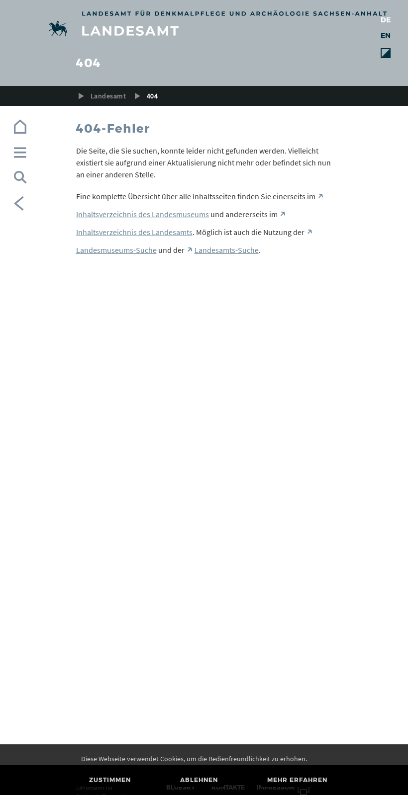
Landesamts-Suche (227, 250)
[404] (204, 30)
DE (386, 19)
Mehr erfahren (297, 780)
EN (386, 35)
